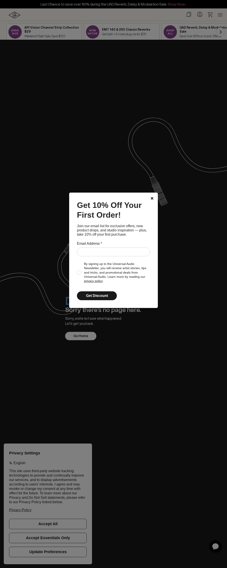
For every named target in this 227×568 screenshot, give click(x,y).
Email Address (89, 243)
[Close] (152, 198)
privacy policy (93, 281)
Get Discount (97, 296)
